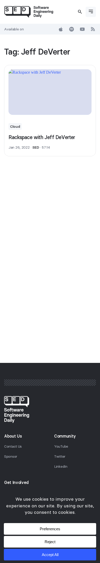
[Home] (28, 12)
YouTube (61, 446)
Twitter (59, 456)
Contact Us (13, 446)
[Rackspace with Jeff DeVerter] (50, 92)
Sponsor (10, 456)
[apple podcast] (61, 29)
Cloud (15, 126)
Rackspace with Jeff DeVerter (41, 137)
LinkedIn (60, 466)
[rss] (93, 29)
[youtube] (82, 29)
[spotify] (71, 29)
